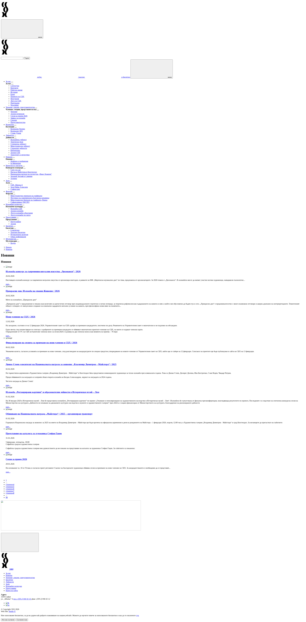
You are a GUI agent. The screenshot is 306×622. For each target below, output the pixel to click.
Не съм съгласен (8, 620)
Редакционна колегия (19, 235)
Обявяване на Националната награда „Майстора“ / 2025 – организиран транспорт (49, 414)
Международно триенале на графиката (26, 196)
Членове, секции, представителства (20, 107)
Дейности (10, 135)
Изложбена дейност (19, 140)
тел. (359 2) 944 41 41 (22, 599)
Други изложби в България (22, 213)
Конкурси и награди (14, 166)
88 (7, 497)
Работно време (16, 90)
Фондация (15, 99)
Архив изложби (17, 211)
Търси (27, 58)
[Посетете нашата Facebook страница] (7, 603)
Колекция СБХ (17, 131)
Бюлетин (10, 226)
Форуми (9, 191)
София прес (15, 189)
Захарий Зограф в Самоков (21, 176)
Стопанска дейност (18, 144)
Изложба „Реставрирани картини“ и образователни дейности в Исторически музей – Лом (52, 392)
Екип (13, 94)
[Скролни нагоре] (20, 542)
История (14, 92)
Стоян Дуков (16, 133)
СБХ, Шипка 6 (17, 185)
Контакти (14, 88)
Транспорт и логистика (20, 155)
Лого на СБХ (16, 101)
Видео (13, 243)
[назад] (12, 84)
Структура (15, 86)
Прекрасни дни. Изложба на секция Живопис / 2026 (33, 291)
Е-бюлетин (15, 230)
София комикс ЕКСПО (20, 202)
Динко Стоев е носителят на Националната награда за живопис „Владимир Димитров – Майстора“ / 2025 (61, 364)
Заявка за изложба (18, 118)
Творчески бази (17, 142)
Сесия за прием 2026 (19, 116)
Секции (14, 120)
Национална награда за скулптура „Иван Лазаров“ (31, 174)
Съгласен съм (22, 620)
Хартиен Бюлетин (18, 232)
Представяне (11, 217)
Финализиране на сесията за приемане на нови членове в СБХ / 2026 (41, 342)
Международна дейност (20, 146)
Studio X (12, 611)
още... (8, 284)
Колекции (10, 125)
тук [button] (137, 615)
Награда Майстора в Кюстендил (24, 172)
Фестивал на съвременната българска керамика (30, 198)
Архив (13, 224)
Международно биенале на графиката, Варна (29, 200)
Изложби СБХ (16, 209)
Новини (9, 157)
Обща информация (18, 237)
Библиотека (15, 150)
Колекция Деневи (18, 129)
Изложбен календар (14, 204)
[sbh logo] (5, 18)
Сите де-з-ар (16, 170)
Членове (14, 112)
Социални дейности (19, 148)
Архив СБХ (15, 153)
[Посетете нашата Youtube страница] (8, 605)
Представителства (18, 122)
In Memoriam (16, 163)
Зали (8, 181)
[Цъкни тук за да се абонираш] (71, 530)
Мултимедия (11, 239)
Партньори (15, 103)
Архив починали (17, 114)
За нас (8, 81)
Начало (9, 247)
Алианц (14, 178)
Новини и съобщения (19, 161)
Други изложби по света (20, 215)
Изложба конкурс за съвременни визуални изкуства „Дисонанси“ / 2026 (43, 271)
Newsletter (15, 105)
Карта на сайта (12, 591)
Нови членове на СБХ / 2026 (20, 316)
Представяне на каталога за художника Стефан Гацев (34, 433)
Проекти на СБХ (17, 96)
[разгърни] (15, 125)
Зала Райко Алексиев (19, 187)
